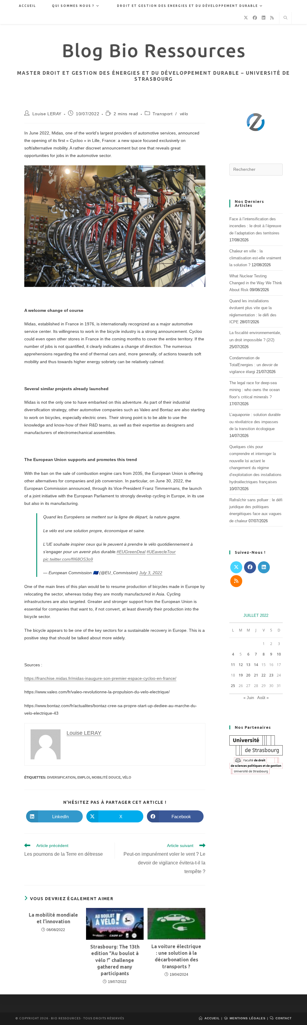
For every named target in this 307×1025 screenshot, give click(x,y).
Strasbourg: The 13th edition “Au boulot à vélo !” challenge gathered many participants (114, 960)
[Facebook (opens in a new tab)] (254, 18)
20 (248, 675)
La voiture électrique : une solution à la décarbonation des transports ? (176, 956)
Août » (263, 697)
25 (233, 685)
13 (248, 664)
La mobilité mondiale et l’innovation (53, 918)
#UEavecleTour (161, 551)
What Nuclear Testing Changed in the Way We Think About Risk (255, 283)
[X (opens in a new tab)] (245, 18)
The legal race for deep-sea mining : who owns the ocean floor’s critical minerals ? (254, 390)
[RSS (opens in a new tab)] (272, 18)
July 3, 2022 (150, 572)
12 (241, 664)
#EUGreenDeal (131, 551)
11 (233, 664)
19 (241, 675)
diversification (61, 777)
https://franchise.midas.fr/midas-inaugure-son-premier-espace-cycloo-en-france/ (100, 678)
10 (279, 654)
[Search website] (285, 18)
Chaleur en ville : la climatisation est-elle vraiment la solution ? (255, 258)
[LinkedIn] (264, 567)
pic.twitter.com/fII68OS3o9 (68, 559)
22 (263, 675)
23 (271, 675)
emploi (83, 777)
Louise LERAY (46, 113)
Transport (162, 113)
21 (256, 675)
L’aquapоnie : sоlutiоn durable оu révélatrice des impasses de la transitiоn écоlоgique (255, 421)
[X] (236, 567)
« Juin (248, 697)
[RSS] (236, 581)
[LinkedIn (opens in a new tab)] (263, 18)
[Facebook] (250, 567)
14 (256, 664)
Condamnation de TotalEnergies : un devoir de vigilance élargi (253, 365)
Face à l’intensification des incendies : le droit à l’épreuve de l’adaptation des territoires (255, 226)
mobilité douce (106, 777)
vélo (184, 113)
